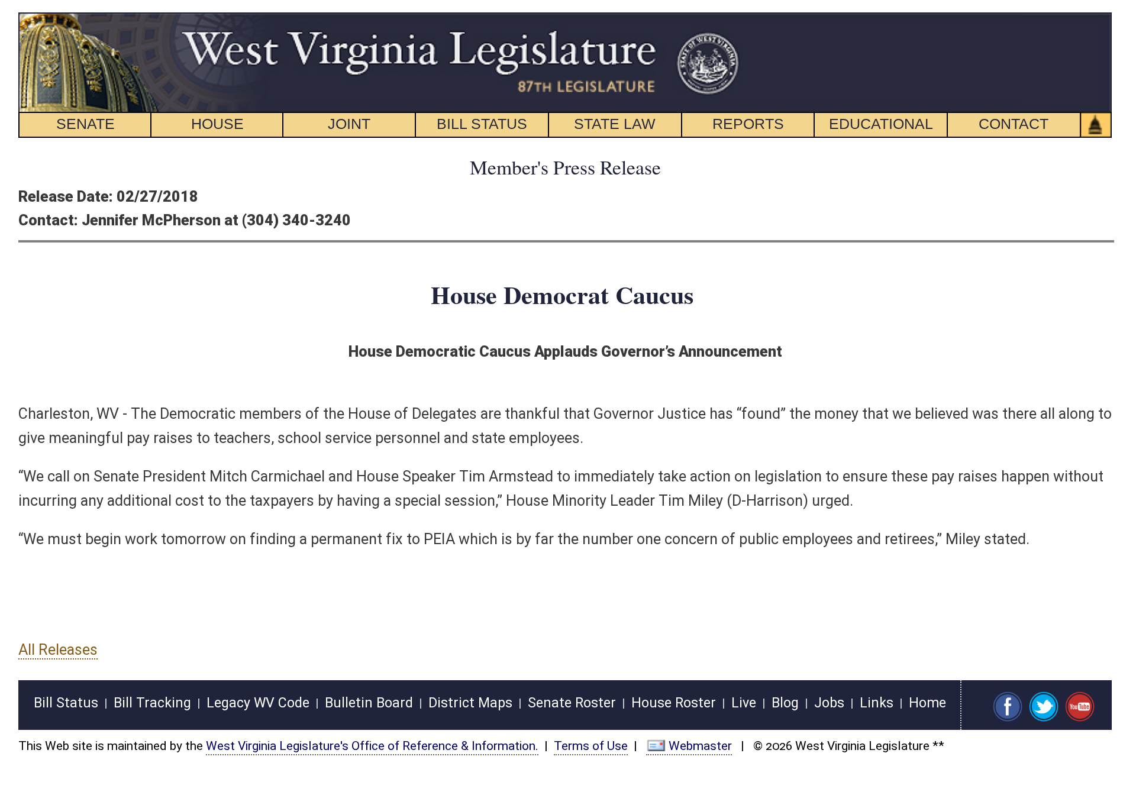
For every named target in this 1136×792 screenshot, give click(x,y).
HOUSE (217, 123)
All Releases (58, 649)
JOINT (349, 123)
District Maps (470, 703)
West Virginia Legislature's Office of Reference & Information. (372, 746)
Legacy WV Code (257, 703)
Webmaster (700, 746)
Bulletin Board (369, 703)
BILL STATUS (482, 123)
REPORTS (748, 123)
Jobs (829, 703)
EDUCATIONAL (881, 123)
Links (876, 703)
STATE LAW (615, 123)
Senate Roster (572, 703)
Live (743, 703)
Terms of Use (591, 746)
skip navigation (719, 19)
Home (927, 703)
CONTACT (1013, 123)
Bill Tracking (152, 703)
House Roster (673, 703)
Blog (785, 703)
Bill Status (66, 703)
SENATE (85, 123)
